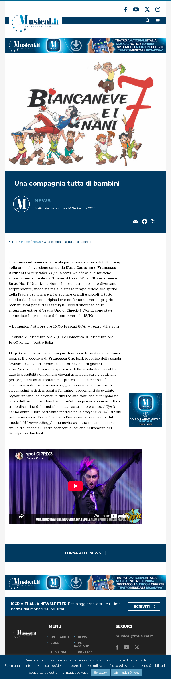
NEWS (82, 637)
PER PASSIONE (81, 644)
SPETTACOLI (59, 637)
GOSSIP (55, 642)
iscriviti (141, 606)
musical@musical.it (134, 636)
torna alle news (83, 553)
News (42, 201)
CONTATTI (86, 652)
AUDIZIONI (58, 652)
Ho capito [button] (100, 672)
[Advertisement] (145, 317)
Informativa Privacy (126, 672)
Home (25, 241)
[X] (153, 222)
